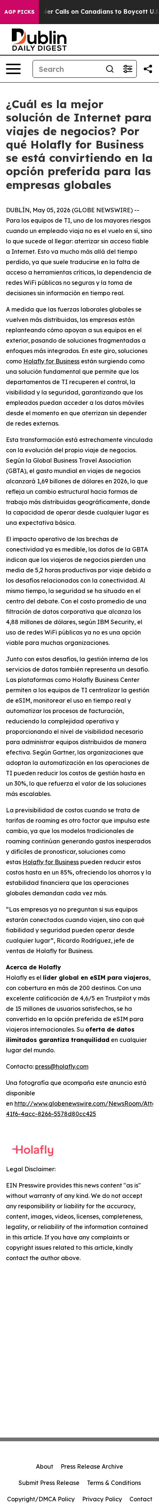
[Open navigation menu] (13, 68)
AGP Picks (19, 12)
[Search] (110, 68)
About (44, 1466)
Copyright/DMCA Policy (41, 1499)
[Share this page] (148, 68)
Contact (140, 1499)
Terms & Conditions (114, 1482)
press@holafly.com (61, 1066)
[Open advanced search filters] (127, 68)
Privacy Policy (102, 1499)
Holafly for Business (51, 361)
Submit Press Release (49, 1482)
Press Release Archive (92, 1466)
